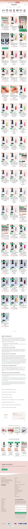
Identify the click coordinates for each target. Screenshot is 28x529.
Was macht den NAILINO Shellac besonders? (9, 389)
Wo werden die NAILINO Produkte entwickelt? (9, 407)
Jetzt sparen (5, 48)
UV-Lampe (17, 377)
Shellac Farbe (3, 378)
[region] (19, 415)
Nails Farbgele (3, 501)
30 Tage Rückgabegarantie (18, 491)
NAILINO (4, 523)
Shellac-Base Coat (22, 377)
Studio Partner (16, 485)
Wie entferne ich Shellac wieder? (7, 394)
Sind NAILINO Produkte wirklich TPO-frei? (8, 402)
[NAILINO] (14, 4)
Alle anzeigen (14, 440)
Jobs (15, 479)
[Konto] (24, 4)
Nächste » (15, 331)
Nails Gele (2, 500)
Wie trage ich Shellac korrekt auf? (7, 397)
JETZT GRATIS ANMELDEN (20, 512)
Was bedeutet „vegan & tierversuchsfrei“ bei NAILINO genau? (11, 404)
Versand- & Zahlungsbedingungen (19, 490)
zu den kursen (5, 469)
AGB (15, 495)
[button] (11, 416)
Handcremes (2, 507)
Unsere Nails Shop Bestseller (14, 439)
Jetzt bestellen (23, 30)
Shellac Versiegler (10, 378)
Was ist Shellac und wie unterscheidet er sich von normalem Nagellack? (13, 399)
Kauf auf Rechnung (17, 489)
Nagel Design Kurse (3, 510)
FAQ (15, 483)
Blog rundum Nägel (17, 496)
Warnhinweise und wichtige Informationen (20, 484)
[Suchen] (1, 4)
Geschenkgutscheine (3, 511)
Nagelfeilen (2, 506)
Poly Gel (2, 505)
